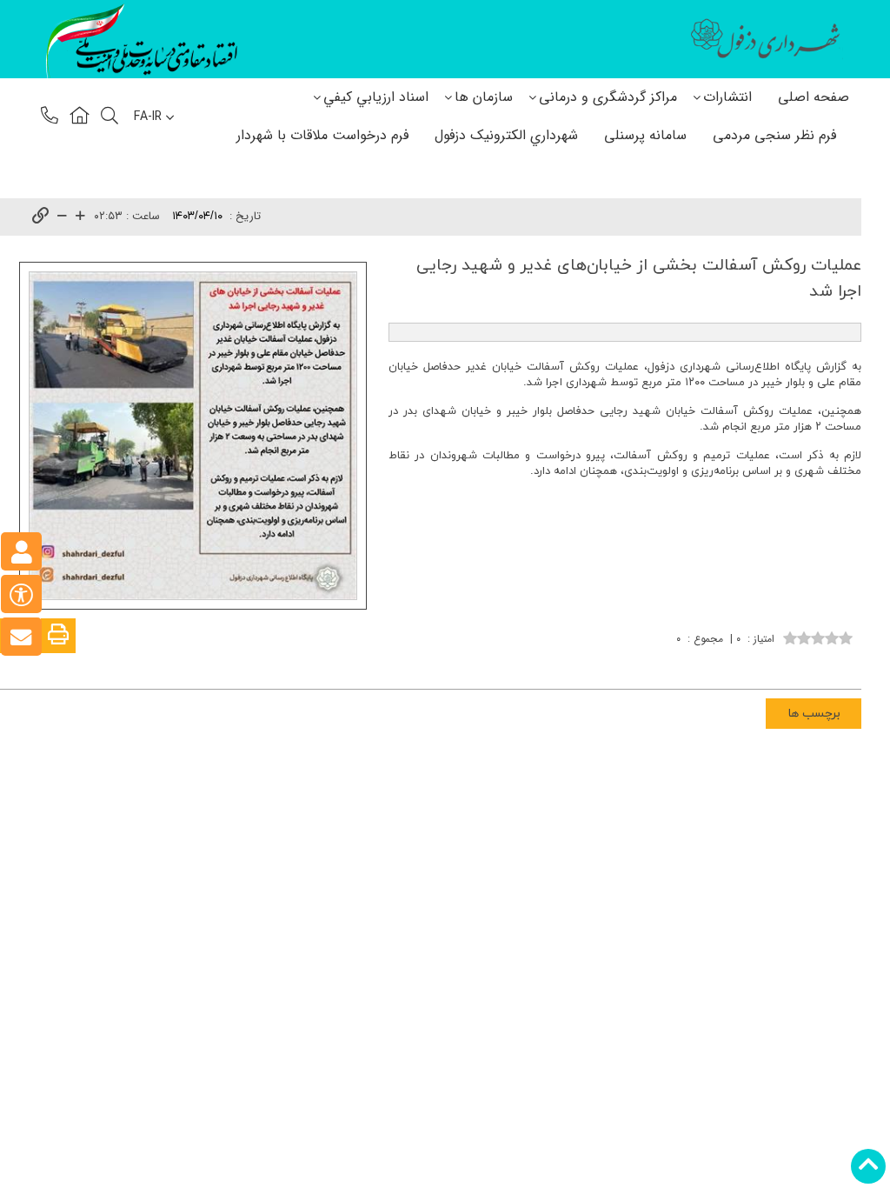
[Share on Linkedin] (793, 664)
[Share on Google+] (819, 664)
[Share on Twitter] (767, 664)
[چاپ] (58, 635)
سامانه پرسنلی (645, 135)
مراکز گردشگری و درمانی (608, 97)
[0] (818, 636)
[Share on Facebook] (845, 664)
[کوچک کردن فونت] (62, 217)
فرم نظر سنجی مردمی (774, 135)
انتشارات (727, 97)
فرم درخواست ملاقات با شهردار (322, 135)
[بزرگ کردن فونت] (80, 217)
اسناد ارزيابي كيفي (375, 97)
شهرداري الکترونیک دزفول (506, 135)
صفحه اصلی (813, 97)
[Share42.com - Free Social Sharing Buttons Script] (741, 664)
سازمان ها (484, 97)
